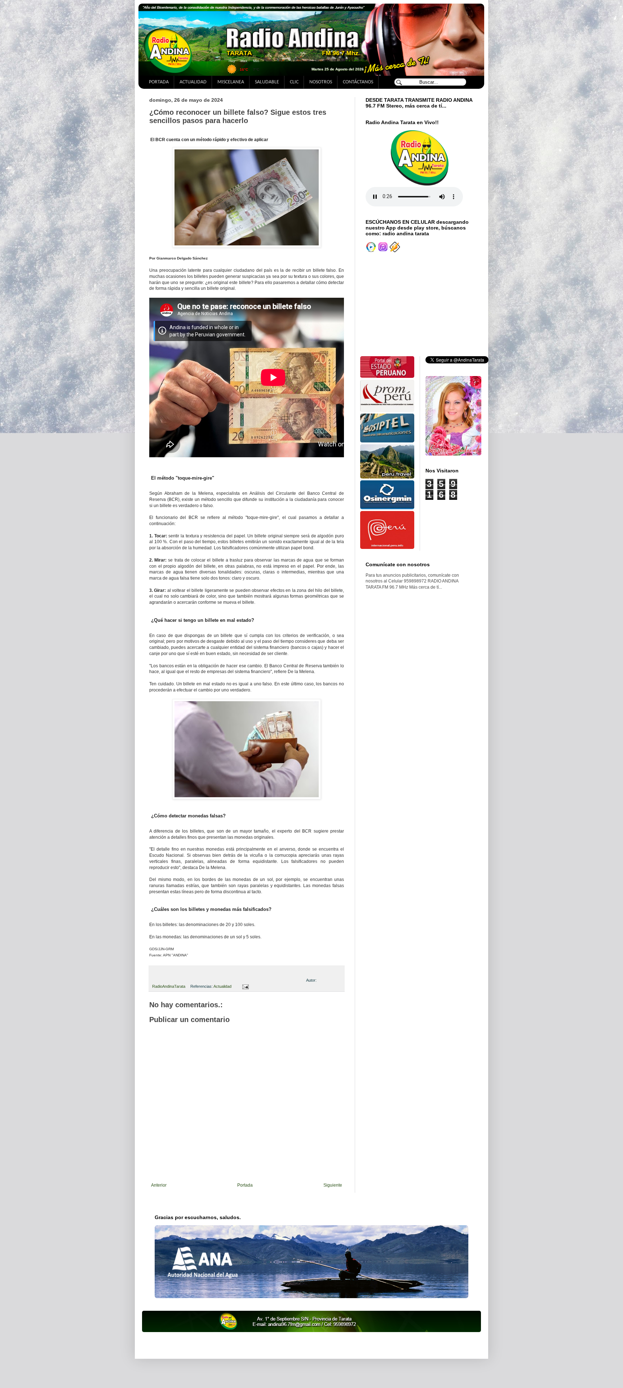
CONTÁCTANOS (358, 82)
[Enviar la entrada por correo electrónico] (244, 986)
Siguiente (332, 1185)
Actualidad (222, 986)
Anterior (159, 1185)
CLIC (294, 82)
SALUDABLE (267, 82)
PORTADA (159, 82)
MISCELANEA (230, 82)
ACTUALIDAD (193, 82)
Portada (245, 1185)
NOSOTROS (320, 82)
